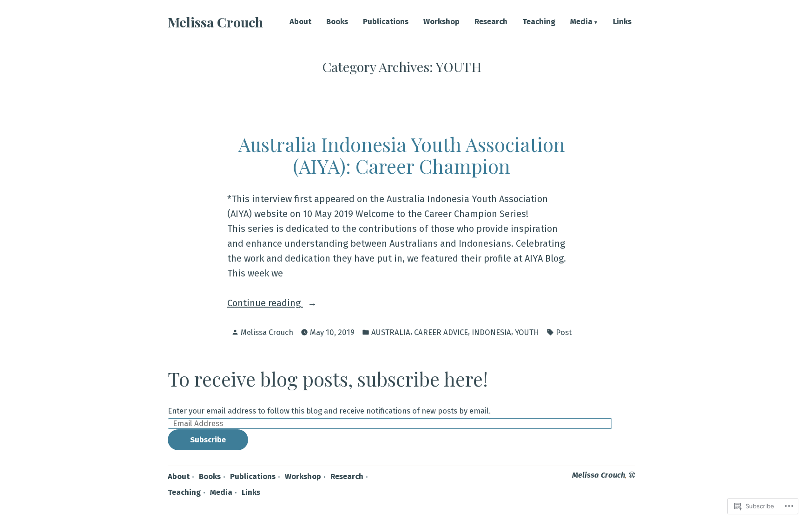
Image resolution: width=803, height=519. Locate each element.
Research (490, 22)
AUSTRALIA (390, 332)
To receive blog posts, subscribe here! (328, 378)
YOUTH (527, 332)
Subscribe (208, 439)
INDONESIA (491, 332)
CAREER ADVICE (441, 332)
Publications (385, 22)
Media (581, 22)
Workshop (441, 22)
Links (622, 22)
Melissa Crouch (215, 22)
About (300, 22)
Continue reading (265, 303)
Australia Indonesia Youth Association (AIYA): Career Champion (401, 154)
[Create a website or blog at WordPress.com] (632, 475)
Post (564, 332)
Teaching (538, 22)
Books (337, 22)
